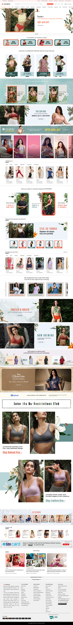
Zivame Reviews (49, 603)
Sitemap (47, 608)
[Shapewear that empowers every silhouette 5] (49, 245)
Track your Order (36, 594)
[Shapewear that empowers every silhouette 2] (23, 245)
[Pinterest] (63, 602)
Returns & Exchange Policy (38, 592)
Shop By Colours (49, 595)
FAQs (47, 610)
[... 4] (59, 360)
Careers (47, 606)
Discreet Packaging (37, 595)
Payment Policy (36, 597)
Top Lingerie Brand (24, 605)
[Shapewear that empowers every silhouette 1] (14, 245)
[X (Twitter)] (60, 602)
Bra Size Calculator (49, 590)
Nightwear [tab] (22, 164)
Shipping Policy (36, 587)
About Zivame (48, 586)
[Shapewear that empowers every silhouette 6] (58, 245)
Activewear (23, 590)
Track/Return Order (44, 0)
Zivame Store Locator (50, 597)
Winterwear (23, 595)
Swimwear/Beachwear (25, 603)
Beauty (22, 598)
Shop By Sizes (48, 594)
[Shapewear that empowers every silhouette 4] (40, 245)
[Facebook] (58, 602)
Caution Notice (36, 600)
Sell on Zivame (61, 0)
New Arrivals (23, 586)
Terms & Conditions (37, 590)
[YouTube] (65, 602)
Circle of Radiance (49, 605)
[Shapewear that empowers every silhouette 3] (31, 245)
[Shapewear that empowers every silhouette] (36, 230)
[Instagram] (61, 602)
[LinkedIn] (67, 602)
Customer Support (36, 598)
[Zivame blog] (64, 602)
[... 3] (44, 360)
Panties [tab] (16, 164)
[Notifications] (56, 4)
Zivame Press (48, 598)
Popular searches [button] (36, 579)
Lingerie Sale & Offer (25, 602)
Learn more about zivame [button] (36, 577)
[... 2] (28, 360)
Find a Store (48, 611)
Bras (22, 587)
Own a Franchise (67, 0)
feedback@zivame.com (64, 598)
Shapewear (23, 594)
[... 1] (12, 360)
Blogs (39, 0)
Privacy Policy (35, 589)
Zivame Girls (23, 600)
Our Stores (56, 0)
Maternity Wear (24, 597)
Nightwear (23, 589)
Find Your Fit (48, 589)
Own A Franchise (49, 602)
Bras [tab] (11, 164)
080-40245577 (63, 595)
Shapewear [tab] (36, 164)
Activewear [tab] (29, 164)
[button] (41, 4)
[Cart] (62, 4)
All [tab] (6, 164)
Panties (22, 592)
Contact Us (51, 0)
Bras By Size (48, 592)
